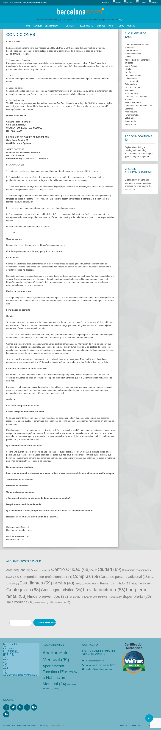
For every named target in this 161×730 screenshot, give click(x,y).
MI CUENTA (106, 3)
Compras (129, 109)
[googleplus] (34, 707)
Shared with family (133, 102)
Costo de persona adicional (137, 44)
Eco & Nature (131, 66)
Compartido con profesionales (138, 105)
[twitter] (13, 707)
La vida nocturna (132, 87)
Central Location (40, 570)
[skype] (6, 714)
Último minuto (131, 78)
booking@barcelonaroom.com (99, 669)
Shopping (115, 597)
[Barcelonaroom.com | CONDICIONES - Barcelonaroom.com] (80, 12)
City (93, 570)
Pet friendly (130, 90)
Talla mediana (131, 84)
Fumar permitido (132, 115)
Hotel (57, 689)
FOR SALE (100, 26)
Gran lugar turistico (133, 75)
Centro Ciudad (131, 50)
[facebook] (6, 707)
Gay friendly (130, 72)
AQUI (121, 20)
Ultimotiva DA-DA (57, 726)
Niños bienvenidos (133, 54)
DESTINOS (137, 726)
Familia (128, 69)
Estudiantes (130, 118)
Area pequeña (131, 112)
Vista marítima (131, 93)
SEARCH (37, 26)
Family (79, 584)
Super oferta (130, 121)
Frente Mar (130, 47)
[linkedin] (27, 707)
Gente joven (130, 124)
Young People (41, 603)
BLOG (121, 26)
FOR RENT (69, 26)
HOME (27, 26)
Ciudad (128, 57)
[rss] (20, 707)
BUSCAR (124, 726)
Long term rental (132, 81)
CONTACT (131, 26)
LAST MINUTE (86, 26)
